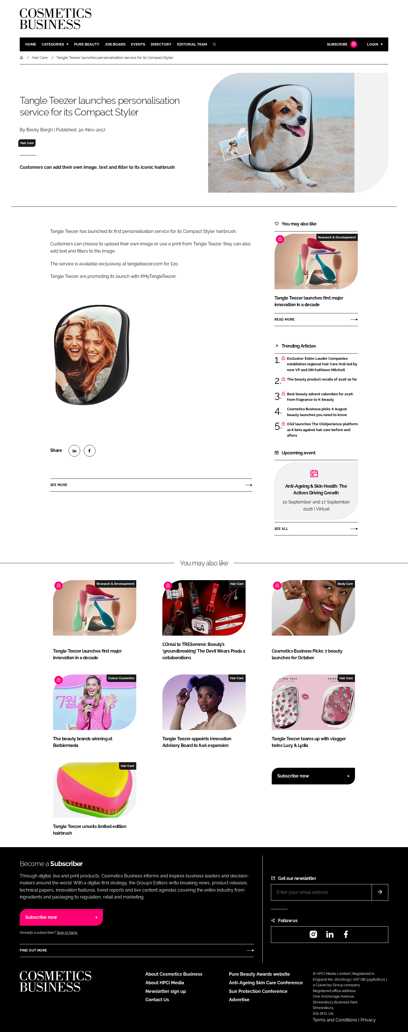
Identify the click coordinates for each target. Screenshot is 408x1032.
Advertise (239, 999)
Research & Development (337, 237)
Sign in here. (67, 932)
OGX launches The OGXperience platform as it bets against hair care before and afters (322, 429)
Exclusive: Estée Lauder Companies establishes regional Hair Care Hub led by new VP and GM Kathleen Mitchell (322, 364)
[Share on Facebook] (89, 451)
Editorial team (192, 44)
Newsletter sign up (165, 991)
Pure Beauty (86, 44)
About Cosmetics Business (173, 974)
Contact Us (157, 999)
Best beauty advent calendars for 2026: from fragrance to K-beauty (320, 397)
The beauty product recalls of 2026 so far (322, 379)
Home (30, 44)
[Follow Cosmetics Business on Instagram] (313, 936)
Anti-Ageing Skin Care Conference (266, 982)
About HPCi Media (164, 982)
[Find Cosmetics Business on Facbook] (345, 936)
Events (138, 44)
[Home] (22, 58)
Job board (115, 44)
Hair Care (27, 143)
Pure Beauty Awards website (259, 974)
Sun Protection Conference (258, 991)
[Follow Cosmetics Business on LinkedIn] (329, 936)
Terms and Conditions (335, 1020)
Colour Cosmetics (121, 678)
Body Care (345, 583)
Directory (161, 44)
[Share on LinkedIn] (74, 451)
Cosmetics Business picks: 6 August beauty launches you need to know (317, 412)
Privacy (368, 1020)
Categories (53, 44)
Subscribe (337, 44)
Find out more (33, 950)
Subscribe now (293, 776)
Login (372, 44)
